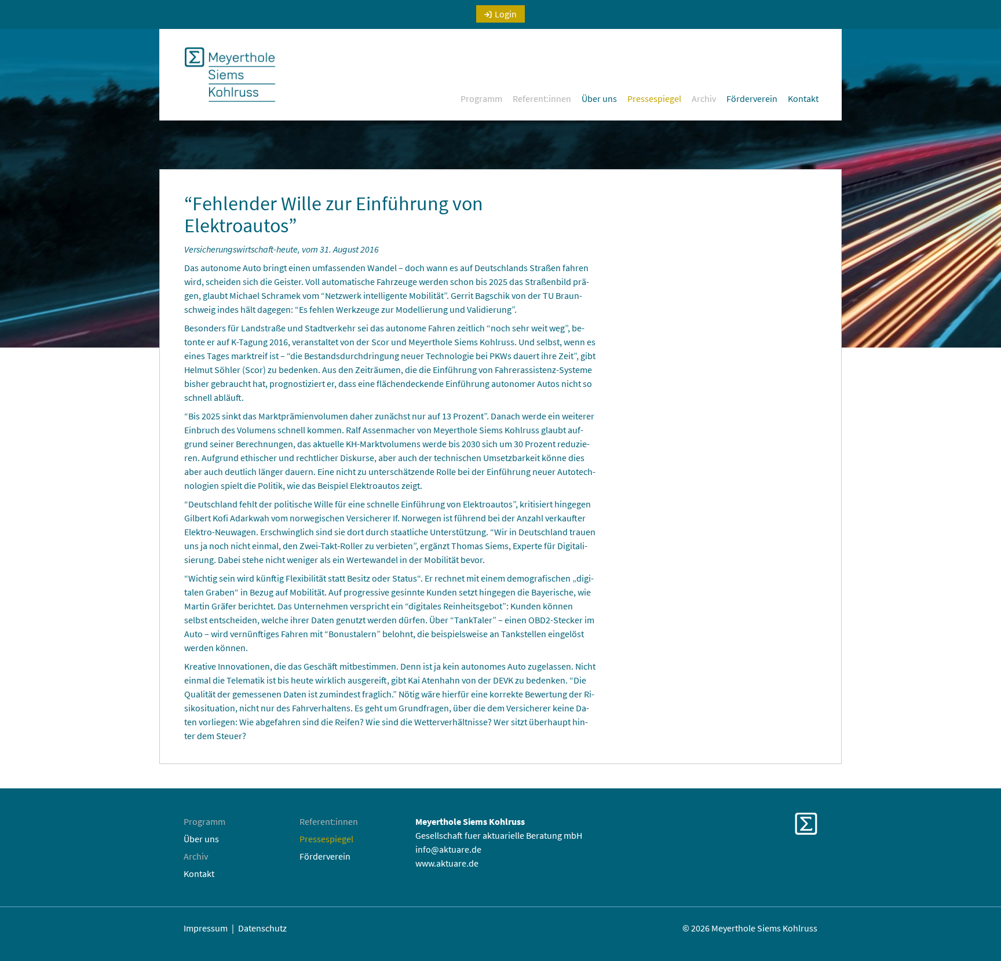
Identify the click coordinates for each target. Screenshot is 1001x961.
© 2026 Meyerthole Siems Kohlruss (749, 928)
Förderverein (751, 98)
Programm (481, 98)
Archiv (704, 98)
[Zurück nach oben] (977, 926)
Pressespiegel (654, 98)
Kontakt (803, 98)
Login (506, 14)
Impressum (206, 928)
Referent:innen (542, 98)
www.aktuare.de (446, 863)
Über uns (599, 98)
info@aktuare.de (448, 849)
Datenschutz (262, 928)
